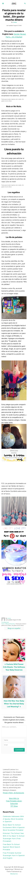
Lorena (15, 22)
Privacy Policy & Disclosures (13, 793)
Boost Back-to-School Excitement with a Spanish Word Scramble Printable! (14, 827)
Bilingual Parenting (10, 623)
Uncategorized (5, 622)
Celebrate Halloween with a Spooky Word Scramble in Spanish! (13, 819)
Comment (19, 750)
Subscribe (14, 803)
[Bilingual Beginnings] (14, 3)
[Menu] (3, 3)
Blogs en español (14, 628)
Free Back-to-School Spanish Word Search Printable (11, 847)
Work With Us (14, 798)
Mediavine (14, 874)
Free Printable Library (14, 801)
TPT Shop (14, 806)
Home (2, 623)
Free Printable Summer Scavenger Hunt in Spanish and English (14, 855)
